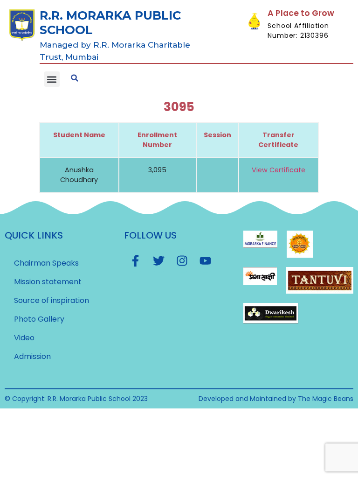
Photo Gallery (39, 319)
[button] (52, 79)
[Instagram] (182, 261)
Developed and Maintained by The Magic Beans (276, 398)
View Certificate (278, 170)
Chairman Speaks (46, 263)
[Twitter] (159, 261)
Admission (32, 356)
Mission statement (48, 281)
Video (24, 337)
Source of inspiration (51, 300)
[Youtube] (205, 261)
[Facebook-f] (135, 261)
